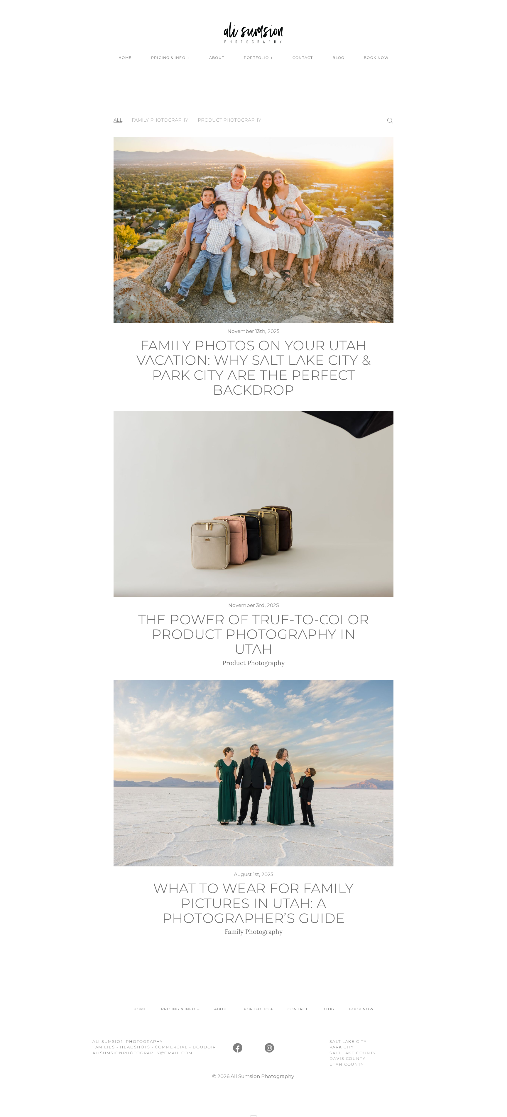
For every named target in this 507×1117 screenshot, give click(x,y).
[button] (170, 57)
